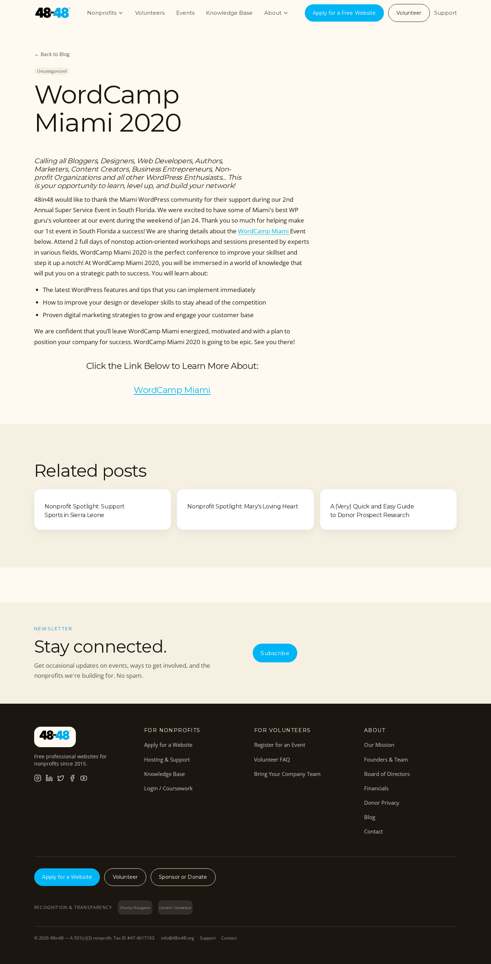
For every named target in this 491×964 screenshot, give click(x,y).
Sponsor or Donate (183, 877)
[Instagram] (37, 778)
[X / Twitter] (60, 778)
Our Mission (379, 744)
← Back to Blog (52, 54)
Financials (376, 788)
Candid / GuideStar (175, 907)
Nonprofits (101, 12)
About (272, 12)
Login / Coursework (168, 788)
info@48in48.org (177, 938)
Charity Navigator (135, 907)
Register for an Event (279, 744)
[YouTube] (83, 778)
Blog (369, 817)
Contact (373, 831)
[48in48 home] (52, 12)
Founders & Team (386, 759)
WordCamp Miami (264, 231)
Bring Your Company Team (287, 773)
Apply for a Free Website (344, 13)
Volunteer (408, 13)
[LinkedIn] (49, 778)
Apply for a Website (168, 744)
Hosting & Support (167, 759)
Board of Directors (387, 773)
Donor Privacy (381, 802)
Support (445, 12)
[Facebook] (72, 778)
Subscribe (275, 653)
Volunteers (150, 12)
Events (185, 12)
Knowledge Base (229, 12)
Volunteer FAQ (272, 759)
